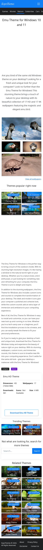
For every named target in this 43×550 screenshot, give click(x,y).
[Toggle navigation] (39, 4)
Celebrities (29, 11)
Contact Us (35, 546)
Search (37, 451)
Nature (20, 11)
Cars (37, 11)
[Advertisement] (21, 49)
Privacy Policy (32, 542)
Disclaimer (23, 546)
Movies (13, 11)
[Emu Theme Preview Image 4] (21, 165)
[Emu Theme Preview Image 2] (11, 147)
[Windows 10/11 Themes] (7, 3)
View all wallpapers (33, 179)
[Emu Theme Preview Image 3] (32, 147)
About (22, 542)
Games (5, 11)
